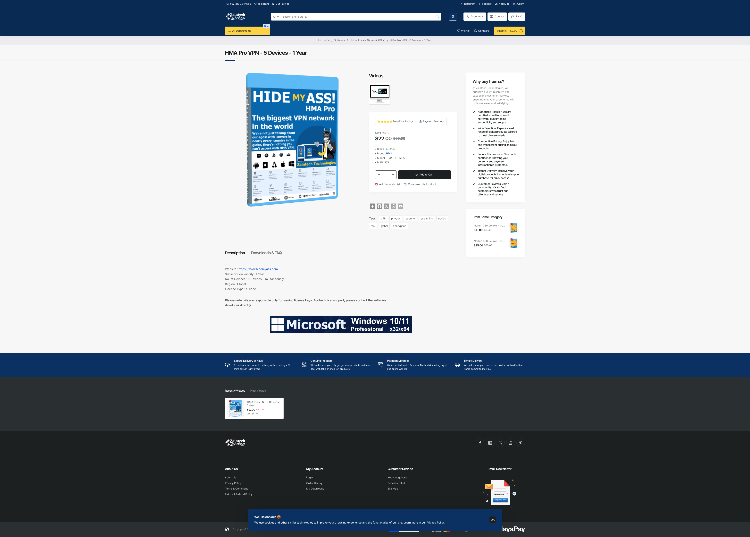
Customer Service (400, 469)
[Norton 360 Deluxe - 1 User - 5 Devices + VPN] (514, 243)
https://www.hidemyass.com (258, 269)
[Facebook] (480, 443)
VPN (383, 218)
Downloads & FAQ (266, 253)
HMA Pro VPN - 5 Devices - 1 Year (264, 403)
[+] (393, 175)
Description (235, 253)
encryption (399, 225)
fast (373, 225)
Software (339, 40)
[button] (424, 174)
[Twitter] (500, 443)
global (384, 225)
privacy (396, 218)
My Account (314, 469)
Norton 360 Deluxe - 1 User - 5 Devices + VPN (490, 241)
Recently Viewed (235, 390)
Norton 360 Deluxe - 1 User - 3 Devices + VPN (490, 225)
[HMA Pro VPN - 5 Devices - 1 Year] (235, 408)
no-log (442, 218)
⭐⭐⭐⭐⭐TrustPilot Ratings (395, 121)
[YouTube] (510, 443)
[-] (378, 175)
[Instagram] (490, 443)
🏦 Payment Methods (432, 121)
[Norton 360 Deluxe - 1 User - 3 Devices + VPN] (514, 228)
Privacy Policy (435, 522)
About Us (231, 469)
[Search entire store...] (437, 17)
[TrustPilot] (520, 443)
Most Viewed (258, 390)
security (411, 218)
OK (493, 520)
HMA (389, 153)
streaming (427, 218)
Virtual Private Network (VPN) (367, 40)
